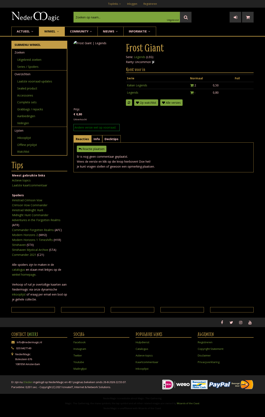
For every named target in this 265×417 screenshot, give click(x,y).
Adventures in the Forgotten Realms (36, 220)
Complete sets (27, 102)
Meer (32, 334)
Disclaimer (204, 355)
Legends (139, 57)
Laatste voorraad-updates (34, 81)
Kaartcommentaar (147, 362)
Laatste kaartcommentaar (29, 185)
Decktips (111, 139)
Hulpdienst (142, 342)
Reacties (82, 139)
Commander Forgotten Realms (33, 230)
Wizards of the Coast (188, 403)
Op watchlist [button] (147, 103)
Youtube (78, 362)
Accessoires (25, 95)
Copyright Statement (210, 349)
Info (97, 139)
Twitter (77, 355)
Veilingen (23, 123)
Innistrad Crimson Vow (27, 200)
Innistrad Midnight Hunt (27, 210)
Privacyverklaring (208, 362)
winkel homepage (24, 274)
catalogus (18, 270)
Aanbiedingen (26, 116)
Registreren (150, 4)
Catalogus (142, 349)
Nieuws (109, 31)
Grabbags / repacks (30, 109)
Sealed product (27, 88)
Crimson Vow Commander (29, 205)
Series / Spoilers (28, 67)
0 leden (28, 382)
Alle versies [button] (173, 103)
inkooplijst (19, 294)
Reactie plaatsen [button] (93, 149)
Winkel (50, 31)
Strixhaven (19, 245)
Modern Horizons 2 (25, 235)
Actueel (24, 31)
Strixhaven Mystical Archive (30, 250)
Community (79, 31)
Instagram (79, 349)
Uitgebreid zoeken (29, 60)
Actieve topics (21, 180)
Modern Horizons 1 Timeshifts (32, 240)
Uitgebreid (173, 19)
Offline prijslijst (27, 145)
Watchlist (23, 152)
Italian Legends (137, 85)
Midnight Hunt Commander (30, 215)
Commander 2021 (24, 255)
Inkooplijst (24, 138)
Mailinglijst (80, 369)
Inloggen (132, 4)
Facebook (79, 342)
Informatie (138, 31)
